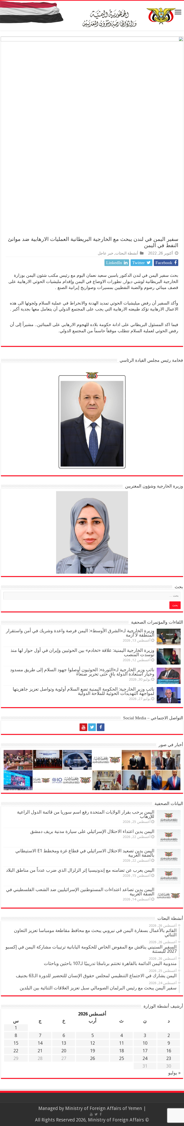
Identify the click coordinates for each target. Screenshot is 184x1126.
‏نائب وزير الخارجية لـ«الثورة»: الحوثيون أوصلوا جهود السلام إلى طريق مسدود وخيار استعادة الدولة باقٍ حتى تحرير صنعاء (82, 672)
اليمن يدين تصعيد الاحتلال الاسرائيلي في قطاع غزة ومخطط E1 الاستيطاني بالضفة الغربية (84, 853)
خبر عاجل (105, 253)
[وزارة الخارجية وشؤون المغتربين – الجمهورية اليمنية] (92, 16)
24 (145, 1058)
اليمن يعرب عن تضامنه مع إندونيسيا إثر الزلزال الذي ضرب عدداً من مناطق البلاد (80, 870)
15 (15, 1043)
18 (121, 1051)
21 (40, 1051)
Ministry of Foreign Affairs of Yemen (103, 1108)
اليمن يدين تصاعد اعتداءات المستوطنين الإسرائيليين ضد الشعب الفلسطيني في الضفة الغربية (80, 892)
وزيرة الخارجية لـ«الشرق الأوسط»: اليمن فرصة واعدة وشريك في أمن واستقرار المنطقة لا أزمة (80, 633)
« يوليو (174, 1073)
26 (92, 1058)
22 (15, 1051)
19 (92, 1051)
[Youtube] (83, 727)
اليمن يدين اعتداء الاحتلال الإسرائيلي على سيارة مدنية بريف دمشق (92, 831)
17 (145, 1051)
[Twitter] (92, 727)
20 (63, 1051)
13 (63, 1043)
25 (121, 1058)
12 (92, 1043)
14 (40, 1043)
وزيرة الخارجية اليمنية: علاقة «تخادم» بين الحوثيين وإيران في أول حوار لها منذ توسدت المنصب (82, 652)
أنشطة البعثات (126, 253)
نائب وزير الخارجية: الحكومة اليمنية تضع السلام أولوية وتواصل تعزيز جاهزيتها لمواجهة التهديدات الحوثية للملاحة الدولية (83, 691)
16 (168, 1051)
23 (168, 1058)
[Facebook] (100, 727)
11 (121, 1043)
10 (145, 1043)
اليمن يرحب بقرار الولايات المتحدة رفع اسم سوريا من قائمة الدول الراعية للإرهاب (85, 814)
